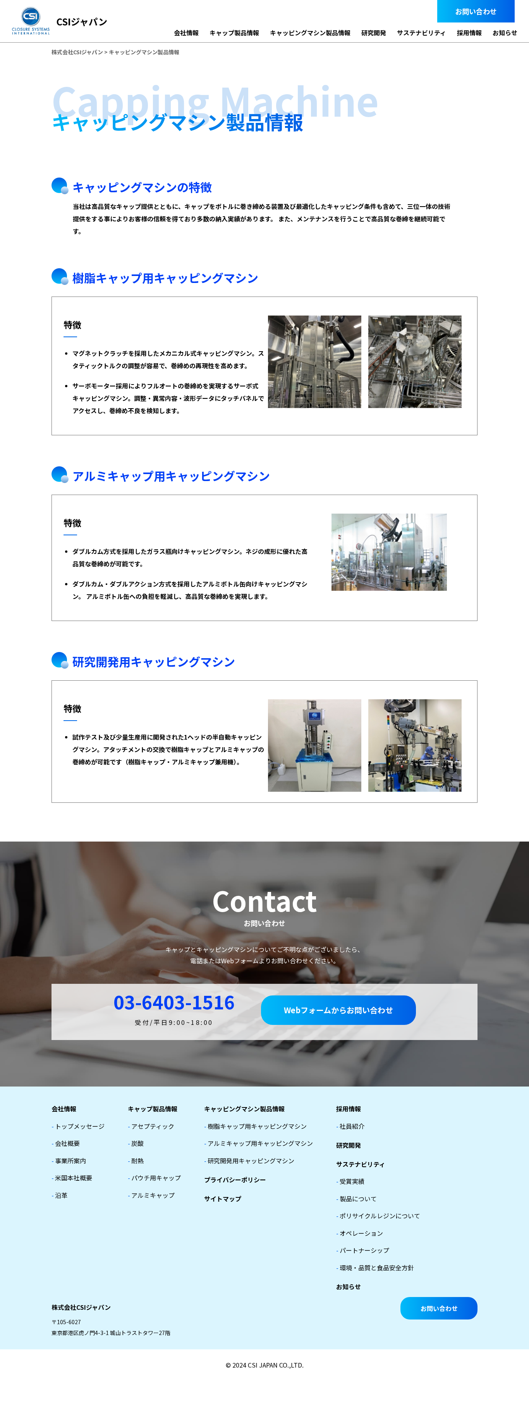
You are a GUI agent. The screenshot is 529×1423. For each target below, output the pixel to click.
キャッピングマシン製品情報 (310, 32)
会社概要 (66, 1143)
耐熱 (136, 1160)
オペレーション (359, 1233)
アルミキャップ (151, 1195)
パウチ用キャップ (154, 1177)
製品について (356, 1198)
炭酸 (136, 1143)
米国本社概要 (72, 1177)
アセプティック (151, 1126)
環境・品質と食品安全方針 (375, 1267)
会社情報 (186, 32)
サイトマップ (222, 1198)
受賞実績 (350, 1181)
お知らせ (505, 32)
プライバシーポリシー (235, 1179)
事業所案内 (69, 1160)
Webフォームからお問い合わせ (338, 1010)
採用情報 (469, 32)
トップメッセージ (78, 1126)
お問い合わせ (476, 11)
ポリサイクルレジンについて (378, 1215)
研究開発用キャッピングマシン (249, 1160)
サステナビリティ (421, 32)
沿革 (59, 1195)
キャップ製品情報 (234, 32)
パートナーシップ (362, 1250)
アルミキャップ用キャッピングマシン (258, 1143)
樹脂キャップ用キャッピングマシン (255, 1126)
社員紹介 (350, 1126)
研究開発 (373, 32)
